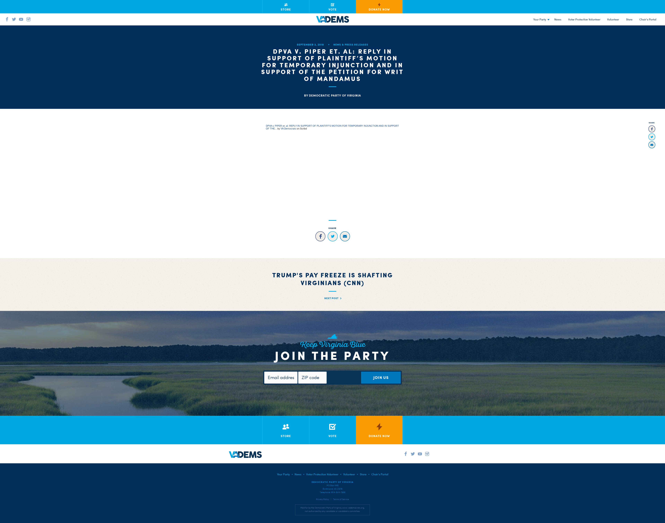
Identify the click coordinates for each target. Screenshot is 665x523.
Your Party (539, 19)
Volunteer (613, 19)
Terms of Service (341, 499)
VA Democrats (288, 128)
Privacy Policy (322, 499)
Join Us (381, 377)
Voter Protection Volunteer (584, 19)
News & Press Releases (350, 44)
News (557, 19)
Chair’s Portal (647, 19)
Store (629, 19)
